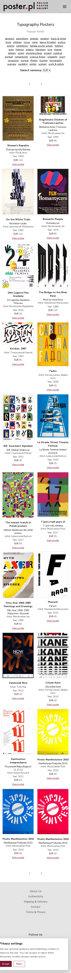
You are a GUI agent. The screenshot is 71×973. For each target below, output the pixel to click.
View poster (18, 164)
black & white (58, 38)
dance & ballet (48, 42)
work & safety (56, 64)
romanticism (21, 56)
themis (34, 60)
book (8, 42)
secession (13, 60)
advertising (22, 38)
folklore (59, 46)
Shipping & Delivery (35, 902)
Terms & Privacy (35, 912)
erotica (61, 42)
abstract (9, 38)
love (50, 49)
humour (20, 49)
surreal (24, 60)
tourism (43, 60)
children (17, 42)
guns (11, 49)
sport (62, 56)
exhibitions (22, 46)
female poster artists (41, 46)
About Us (36, 891)
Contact (35, 907)
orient (21, 53)
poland (48, 53)
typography (55, 60)
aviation (44, 38)
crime (35, 42)
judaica (30, 49)
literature (41, 49)
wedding (23, 64)
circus (27, 42)
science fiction (37, 56)
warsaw (11, 64)
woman (42, 64)
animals (34, 38)
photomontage (34, 53)
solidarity (52, 56)
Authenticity (35, 896)
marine (58, 49)
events (10, 46)
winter (33, 64)
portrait (9, 56)
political (57, 53)
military (12, 53)
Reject (19, 964)
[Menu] (64, 6)
